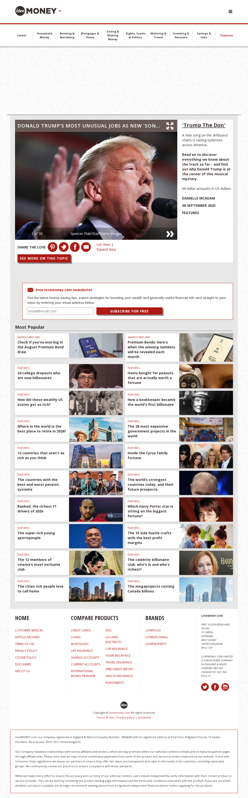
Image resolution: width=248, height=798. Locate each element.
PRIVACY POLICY (26, 651)
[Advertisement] (124, 81)
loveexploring (156, 637)
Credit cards (81, 630)
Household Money (44, 35)
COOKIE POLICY (25, 657)
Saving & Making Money (113, 35)
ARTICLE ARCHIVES (27, 637)
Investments (115, 683)
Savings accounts (85, 657)
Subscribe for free (129, 311)
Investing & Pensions (181, 35)
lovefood (153, 630)
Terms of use (105, 717)
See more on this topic (44, 258)
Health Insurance (119, 676)
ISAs (108, 630)
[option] (96, 186)
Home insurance (118, 656)
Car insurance (117, 649)
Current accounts (85, 664)
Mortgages (79, 644)
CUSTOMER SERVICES (29, 630)
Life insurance (82, 651)
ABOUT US (22, 671)
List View (103, 244)
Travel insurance (119, 662)
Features (226, 35)
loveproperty (155, 644)
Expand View (106, 249)
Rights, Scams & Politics (136, 35)
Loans (75, 637)
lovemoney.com (119, 712)
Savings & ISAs (204, 35)
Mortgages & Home (90, 35)
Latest (21, 35)
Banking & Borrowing (67, 35)
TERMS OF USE (24, 644)
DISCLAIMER (23, 664)
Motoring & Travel (158, 35)
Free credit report (119, 669)
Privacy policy (126, 717)
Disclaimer (145, 717)
